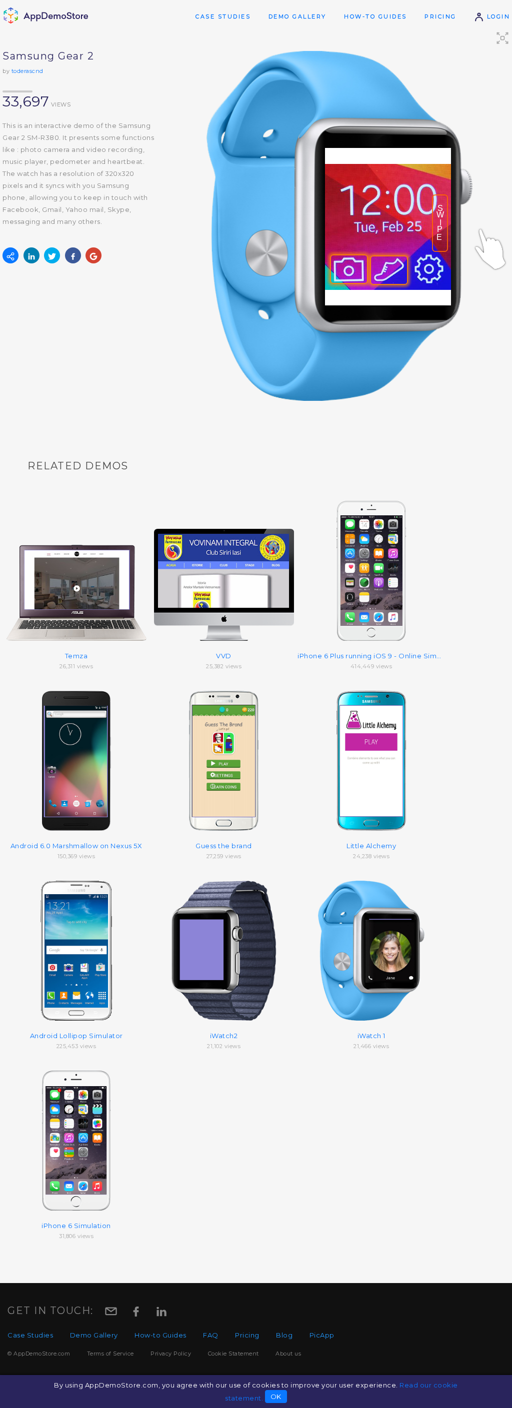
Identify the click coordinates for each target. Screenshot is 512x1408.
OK (276, 1397)
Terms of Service (110, 1353)
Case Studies (223, 16)
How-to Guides (375, 16)
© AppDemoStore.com (39, 1353)
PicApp (322, 1335)
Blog (284, 1335)
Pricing (440, 16)
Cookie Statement (233, 1353)
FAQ (210, 1335)
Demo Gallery (297, 16)
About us (288, 1353)
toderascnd (28, 70)
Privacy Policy (170, 1353)
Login (497, 16)
